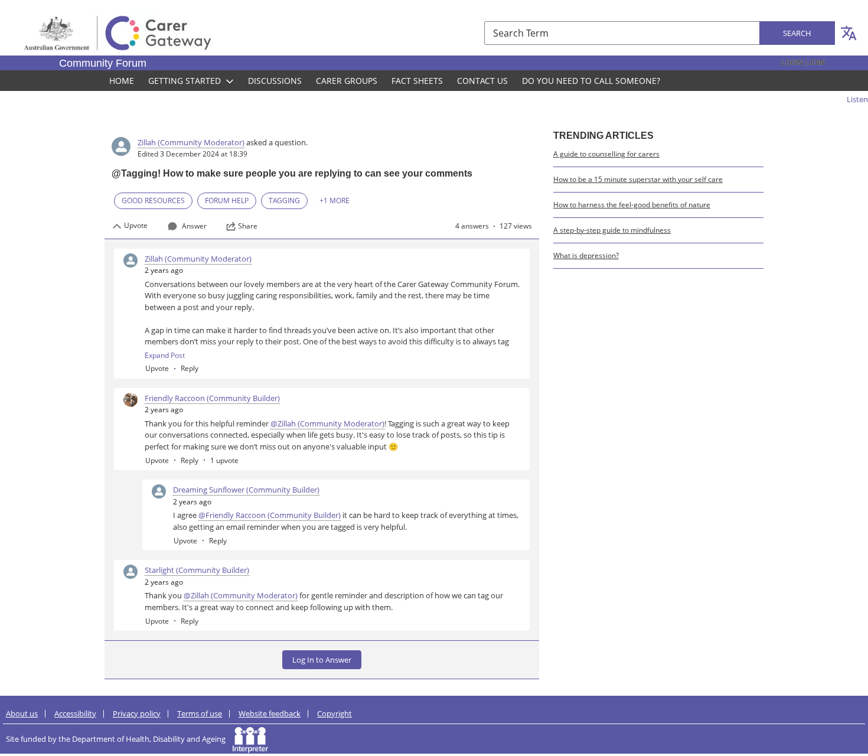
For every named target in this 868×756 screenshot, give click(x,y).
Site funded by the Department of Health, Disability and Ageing (119, 739)
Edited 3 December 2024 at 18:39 (192, 154)
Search (797, 33)
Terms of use (199, 713)
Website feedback (270, 713)
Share (247, 226)
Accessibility (75, 713)
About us (22, 713)
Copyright (334, 713)
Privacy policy (137, 713)
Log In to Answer (321, 659)
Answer (194, 226)
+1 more (334, 200)
